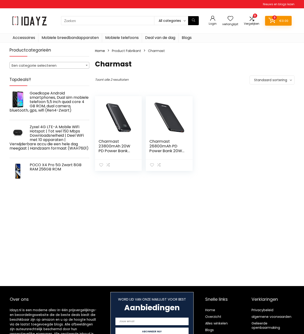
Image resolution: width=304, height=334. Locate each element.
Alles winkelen (216, 323)
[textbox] (49, 65)
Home (100, 50)
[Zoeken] (193, 20)
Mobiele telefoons (122, 37)
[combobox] (49, 65)
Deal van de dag (160, 37)
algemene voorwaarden (271, 316)
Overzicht (213, 316)
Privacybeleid (262, 310)
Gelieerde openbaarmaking (266, 325)
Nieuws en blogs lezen (278, 4)
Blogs (187, 37)
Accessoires (24, 37)
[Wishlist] (230, 19)
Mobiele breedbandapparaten (70, 37)
